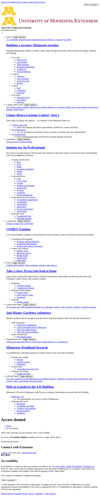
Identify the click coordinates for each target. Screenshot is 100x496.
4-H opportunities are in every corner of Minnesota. (38, 399)
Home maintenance (19, 334)
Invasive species (23, 362)
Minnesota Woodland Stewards (27, 347)
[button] (38, 40)
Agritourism (22, 202)
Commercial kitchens (25, 288)
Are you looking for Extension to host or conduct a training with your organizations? (51, 132)
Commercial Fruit (24, 216)
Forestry (20, 360)
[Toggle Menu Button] (2, 33)
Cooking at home (24, 285)
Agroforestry (22, 204)
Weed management (24, 195)
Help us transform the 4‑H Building (30, 386)
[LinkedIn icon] (9, 455)
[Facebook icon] (2, 455)
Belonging (21, 404)
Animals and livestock (20, 160)
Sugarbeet (21, 193)
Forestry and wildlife (20, 357)
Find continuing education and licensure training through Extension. (44, 137)
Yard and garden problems (27, 332)
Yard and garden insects (26, 330)
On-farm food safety (25, 209)
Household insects (24, 337)
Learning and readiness (26, 408)
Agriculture (11, 139)
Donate (20, 83)
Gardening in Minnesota (27, 325)
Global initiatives (24, 72)
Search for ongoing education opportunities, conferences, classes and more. (47, 127)
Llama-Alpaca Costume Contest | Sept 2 (32, 115)
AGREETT (21, 69)
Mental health (22, 255)
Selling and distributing (20, 290)
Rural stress (21, 260)
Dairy (19, 164)
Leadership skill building (27, 244)
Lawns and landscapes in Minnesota (31, 327)
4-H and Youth (12, 376)
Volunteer (21, 76)
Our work (15, 57)
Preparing (15, 283)
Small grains (22, 188)
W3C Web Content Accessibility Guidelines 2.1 (75, 466)
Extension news (23, 97)
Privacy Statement (36, 494)
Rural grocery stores (25, 295)
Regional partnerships (26, 67)
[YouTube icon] (4, 455)
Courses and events (19, 125)
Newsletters (21, 100)
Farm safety (21, 207)
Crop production (18, 176)
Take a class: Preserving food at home (31, 271)
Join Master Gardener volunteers (28, 312)
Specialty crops (17, 214)
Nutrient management (25, 185)
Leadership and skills (25, 406)
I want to (15, 74)
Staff (19, 88)
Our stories (15, 95)
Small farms (21, 211)
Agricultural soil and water (28, 369)
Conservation (16, 367)
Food (8, 263)
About (9, 37)
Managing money (24, 253)
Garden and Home (14, 304)
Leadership (21, 90)
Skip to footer (39, 2)
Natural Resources (14, 339)
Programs (20, 93)
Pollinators (21, 364)
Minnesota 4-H (17, 397)
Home (8, 426)
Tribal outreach (23, 64)
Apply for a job (23, 81)
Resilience (21, 413)
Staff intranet (50, 494)
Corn (19, 178)
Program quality (23, 411)
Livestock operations (25, 169)
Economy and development (28, 241)
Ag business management (27, 200)
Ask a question (23, 79)
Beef (19, 162)
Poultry (20, 171)
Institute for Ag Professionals (25, 147)
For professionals (18, 134)
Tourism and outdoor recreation (29, 246)
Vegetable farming (24, 218)
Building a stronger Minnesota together (32, 45)
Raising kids (22, 258)
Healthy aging (22, 251)
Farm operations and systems (23, 197)
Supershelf (21, 297)
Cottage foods (22, 293)
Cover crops (22, 181)
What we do (22, 60)
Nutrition (15, 300)
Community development (21, 239)
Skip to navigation (9, 2)
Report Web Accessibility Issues (14, 494)
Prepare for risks (23, 374)
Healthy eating (23, 302)
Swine (19, 174)
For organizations (18, 130)
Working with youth (19, 401)
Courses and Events (14, 105)
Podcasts (20, 102)
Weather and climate (19, 371)
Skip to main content (25, 2)
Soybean (20, 190)
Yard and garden (18, 323)
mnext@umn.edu (29, 453)
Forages (20, 183)
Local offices (22, 62)
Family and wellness (19, 248)
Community (11, 221)
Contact (14, 86)
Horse (19, 167)
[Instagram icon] (7, 455)
